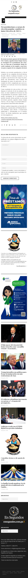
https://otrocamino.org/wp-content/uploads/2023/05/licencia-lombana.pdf (12, 119)
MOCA (20, 34)
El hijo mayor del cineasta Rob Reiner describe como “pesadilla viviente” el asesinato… (12, 347)
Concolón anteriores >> (21, 266)
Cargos (24, 33)
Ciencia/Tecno (5, 572)
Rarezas (19, 572)
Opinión (11, 572)
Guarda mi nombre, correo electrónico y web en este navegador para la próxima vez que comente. (13, 172)
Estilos (15, 572)
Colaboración (4, 33)
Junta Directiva (14, 34)
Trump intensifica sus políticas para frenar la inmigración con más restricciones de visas (13, 374)
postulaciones (5, 36)
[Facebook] (12, 2)
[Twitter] (14, 2)
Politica (3, 24)
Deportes (22, 571)
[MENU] (3, 20)
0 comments (24, 125)
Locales (13, 571)
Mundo (18, 571)
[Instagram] (16, 2)
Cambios (19, 33)
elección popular (5, 34)
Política (4, 571)
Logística (4, 574)
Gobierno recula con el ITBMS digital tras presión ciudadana (11, 427)
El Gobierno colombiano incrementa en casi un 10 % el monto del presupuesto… (14, 401)
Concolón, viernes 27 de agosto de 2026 (11, 259)
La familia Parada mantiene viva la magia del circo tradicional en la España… (13, 485)
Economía (9, 571)
